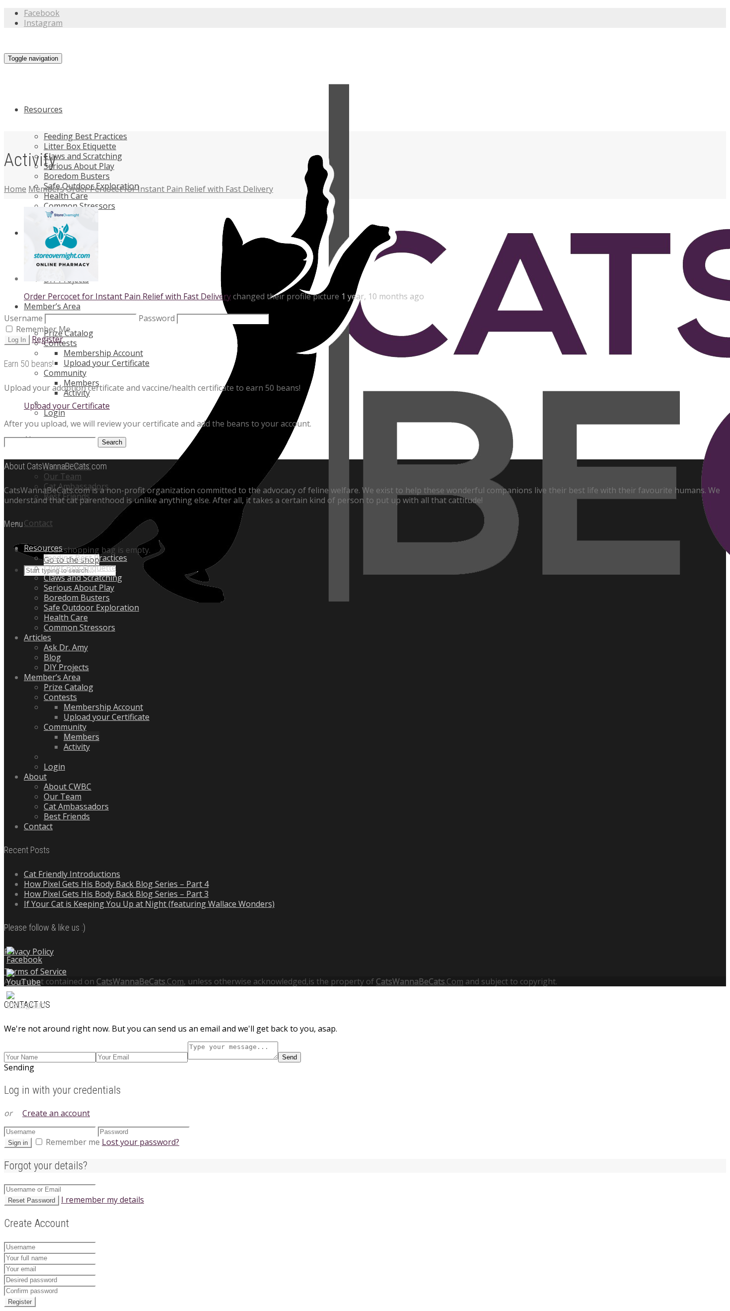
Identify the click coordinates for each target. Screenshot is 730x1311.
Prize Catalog (68, 687)
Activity (77, 746)
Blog (52, 657)
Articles (37, 637)
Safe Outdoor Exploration (91, 607)
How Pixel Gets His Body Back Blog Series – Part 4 (116, 883)
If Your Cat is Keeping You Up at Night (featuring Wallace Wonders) (149, 903)
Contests (60, 697)
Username (23, 318)
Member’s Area (52, 306)
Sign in (18, 1142)
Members (81, 736)
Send (289, 1057)
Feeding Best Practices (85, 136)
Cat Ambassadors (76, 806)
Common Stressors (79, 205)
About (35, 776)
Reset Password (31, 1200)
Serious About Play (79, 166)
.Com (140, 981)
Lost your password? (140, 1141)
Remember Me (42, 329)
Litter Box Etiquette (80, 146)
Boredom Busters (77, 176)
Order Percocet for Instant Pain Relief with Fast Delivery (127, 296)
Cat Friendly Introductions (72, 874)
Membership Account (103, 353)
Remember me (73, 1141)
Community (65, 372)
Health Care (66, 195)
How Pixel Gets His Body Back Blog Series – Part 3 (116, 893)
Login (54, 412)
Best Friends (67, 816)
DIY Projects (66, 667)
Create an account (56, 1113)
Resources (43, 109)
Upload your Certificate (106, 362)
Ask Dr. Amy (66, 647)
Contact (38, 523)
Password (157, 318)
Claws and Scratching (83, 156)
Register (47, 339)
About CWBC (67, 786)
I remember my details (102, 1199)
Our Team (62, 476)
